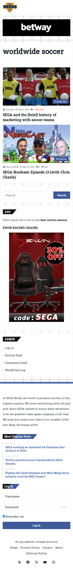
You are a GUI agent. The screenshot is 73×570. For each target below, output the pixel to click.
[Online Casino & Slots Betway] (36, 27)
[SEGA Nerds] (10, 8)
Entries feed (13, 355)
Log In (37, 525)
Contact (47, 547)
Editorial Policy (36, 553)
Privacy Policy (30, 547)
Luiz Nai (9, 109)
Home (14, 547)
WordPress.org (15, 370)
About (59, 547)
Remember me (14, 516)
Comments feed (16, 363)
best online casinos (54, 220)
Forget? (64, 507)
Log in (9, 348)
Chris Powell (11, 166)
